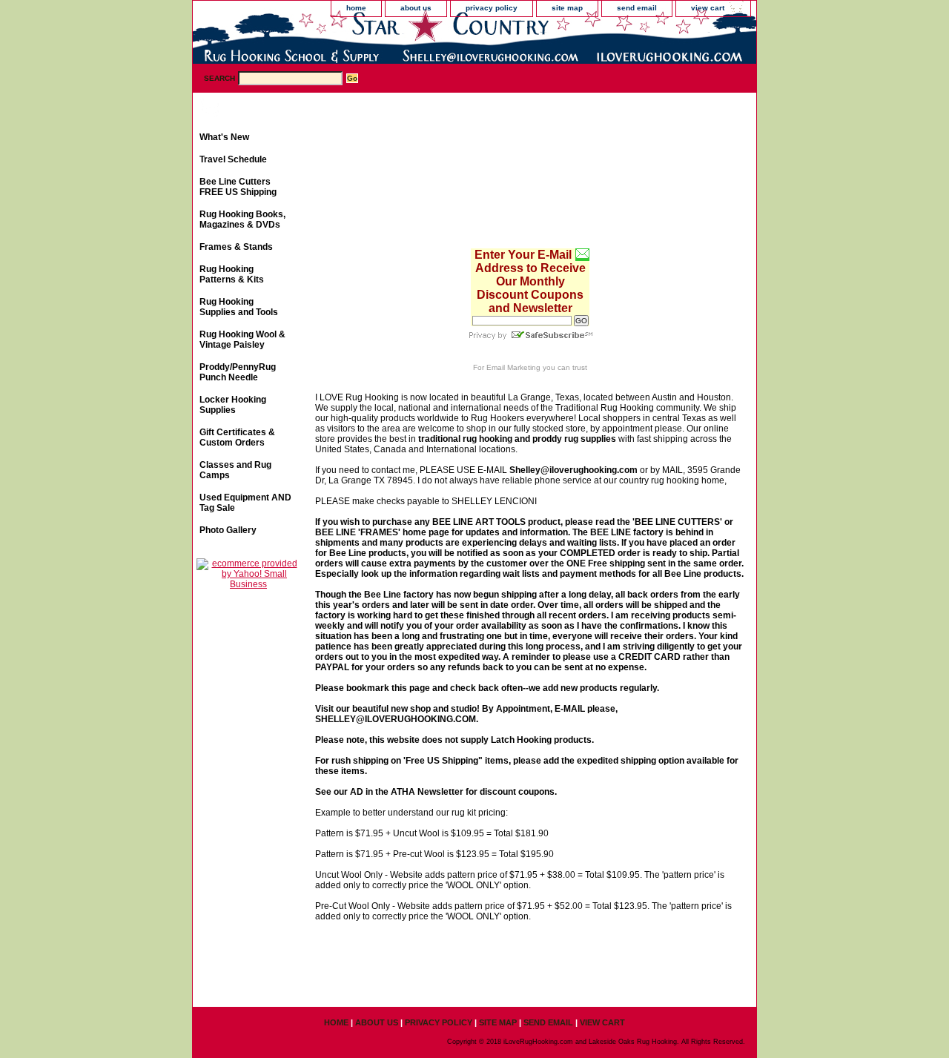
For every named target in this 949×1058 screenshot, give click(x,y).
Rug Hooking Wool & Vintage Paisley (242, 339)
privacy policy (492, 8)
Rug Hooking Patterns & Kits (231, 274)
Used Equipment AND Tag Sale (245, 502)
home (356, 8)
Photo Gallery (228, 530)
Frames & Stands (236, 247)
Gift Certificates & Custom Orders (237, 437)
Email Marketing (513, 367)
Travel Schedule (233, 159)
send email (637, 8)
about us (415, 8)
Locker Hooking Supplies (232, 404)
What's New (224, 137)
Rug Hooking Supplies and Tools (238, 307)
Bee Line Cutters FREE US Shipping (238, 186)
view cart (707, 8)
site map (567, 8)
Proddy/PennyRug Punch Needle (237, 372)
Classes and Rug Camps (235, 470)
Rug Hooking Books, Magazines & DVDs (242, 219)
